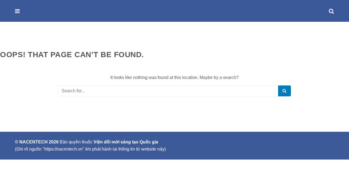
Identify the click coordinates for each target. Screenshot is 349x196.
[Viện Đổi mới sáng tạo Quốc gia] (29, 11)
